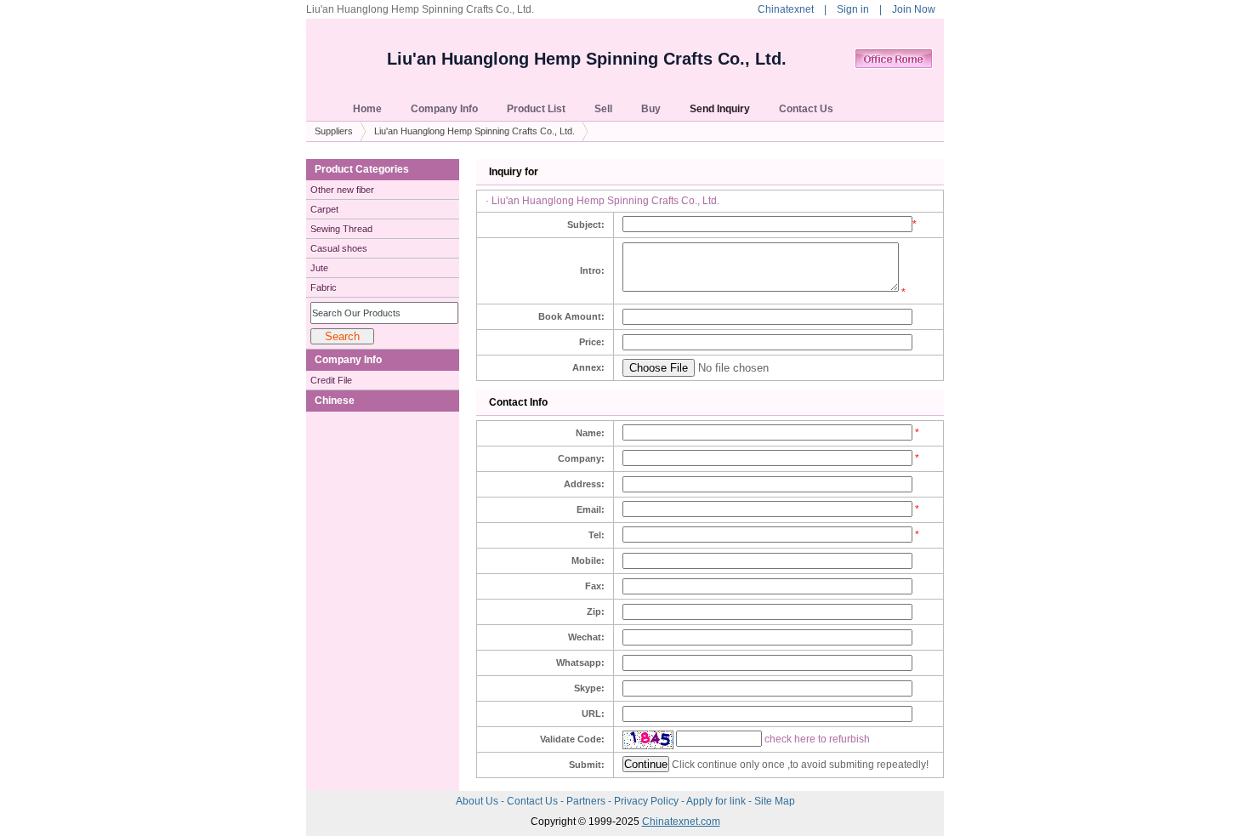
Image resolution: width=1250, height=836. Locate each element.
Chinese (335, 401)
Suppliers (334, 131)
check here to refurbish (817, 739)
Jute (319, 268)
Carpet (324, 209)
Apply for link (717, 801)
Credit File (331, 380)
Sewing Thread (341, 229)
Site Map (774, 801)
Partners (587, 801)
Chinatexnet (786, 9)
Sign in (853, 9)
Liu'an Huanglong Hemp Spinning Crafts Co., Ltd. (587, 58)
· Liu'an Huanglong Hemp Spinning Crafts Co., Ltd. (602, 201)
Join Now (913, 9)
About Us (478, 801)
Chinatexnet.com (681, 821)
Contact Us (533, 801)
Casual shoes (338, 248)
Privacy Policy (647, 801)
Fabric (323, 287)
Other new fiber (342, 190)
